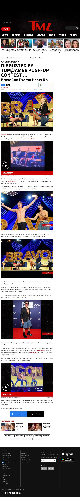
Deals (73, 35)
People (3, 479)
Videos (41, 35)
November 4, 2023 (10, 90)
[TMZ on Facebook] (2, 22)
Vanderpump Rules (38, 439)
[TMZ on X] (5, 22)
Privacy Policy (44, 457)
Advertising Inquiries (26, 460)
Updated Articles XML (7, 470)
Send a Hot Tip (25, 455)
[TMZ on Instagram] (10, 22)
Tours (62, 35)
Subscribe (54, 460)
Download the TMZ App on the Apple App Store (67, 454)
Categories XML (6, 475)
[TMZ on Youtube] (7, 22)
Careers (23, 457)
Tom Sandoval (9, 436)
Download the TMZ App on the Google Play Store (67, 460)
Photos (28, 35)
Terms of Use (5, 457)
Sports (16, 35)
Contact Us (24, 453)
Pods (52, 35)
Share (19, 414)
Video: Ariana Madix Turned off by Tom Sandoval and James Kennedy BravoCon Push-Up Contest (11, 175)
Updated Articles (6, 468)
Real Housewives (14, 439)
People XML (5, 481)
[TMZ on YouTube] (49, 468)
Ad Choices (4, 460)
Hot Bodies (37, 436)
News (5, 35)
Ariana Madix (19, 436)
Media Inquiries (25, 462)
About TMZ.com (6, 453)
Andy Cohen (28, 436)
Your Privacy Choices (10, 462)
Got (6, 29)
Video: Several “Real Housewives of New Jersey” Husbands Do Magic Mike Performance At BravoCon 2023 (11, 397)
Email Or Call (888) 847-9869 (19, 29)
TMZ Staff (5, 88)
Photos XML (5, 484)
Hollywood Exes (26, 439)
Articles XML (5, 466)
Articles (4, 464)
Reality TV (46, 436)
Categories (4, 473)
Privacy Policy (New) (7, 455)
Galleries (4, 477)
